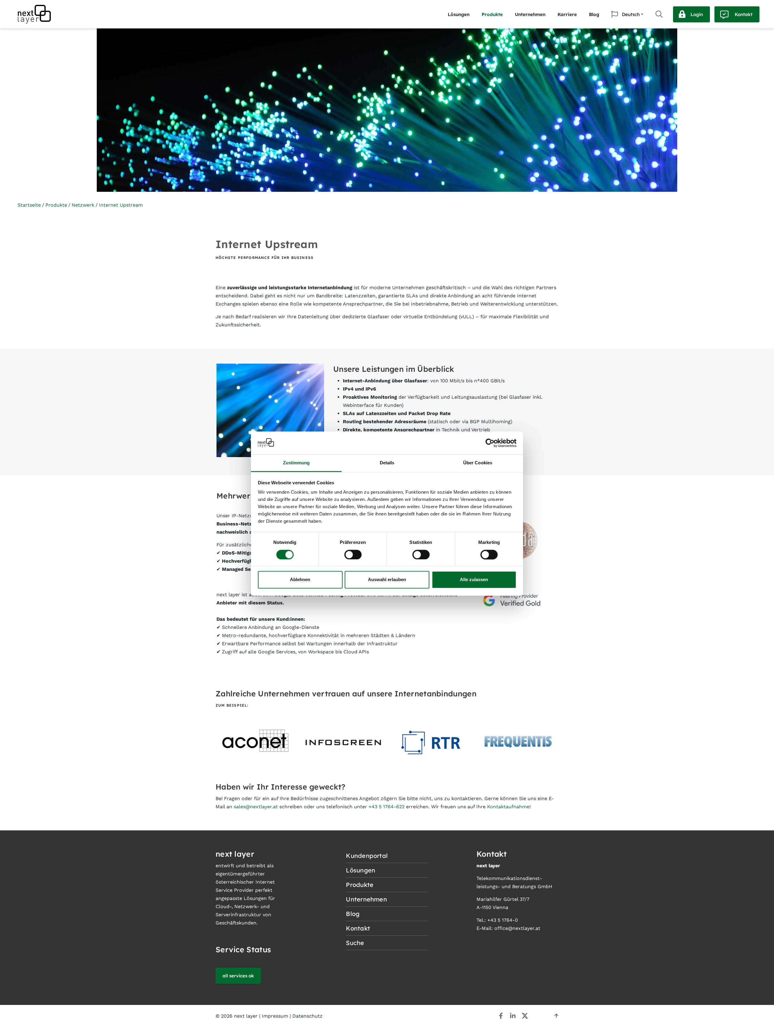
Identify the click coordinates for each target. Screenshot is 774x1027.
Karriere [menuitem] (567, 14)
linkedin (513, 1016)
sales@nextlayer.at (256, 806)
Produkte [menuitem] (492, 14)
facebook (501, 1016)
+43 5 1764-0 (502, 920)
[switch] (353, 554)
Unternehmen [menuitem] (530, 14)
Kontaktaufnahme (508, 806)
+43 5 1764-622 (387, 806)
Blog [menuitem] (594, 14)
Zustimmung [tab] (296, 463)
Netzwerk (83, 205)
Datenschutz (307, 1016)
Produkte (56, 205)
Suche (659, 14)
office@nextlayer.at (517, 928)
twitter (525, 1016)
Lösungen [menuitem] (459, 14)
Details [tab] (387, 463)
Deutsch (631, 14)
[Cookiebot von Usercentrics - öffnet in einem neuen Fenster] (489, 442)
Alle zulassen (474, 579)
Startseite (29, 205)
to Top (556, 1016)
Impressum (275, 1016)
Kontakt (744, 14)
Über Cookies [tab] (477, 463)
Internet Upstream (121, 205)
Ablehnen (300, 579)
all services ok (238, 976)
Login (697, 14)
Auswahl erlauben (387, 579)
